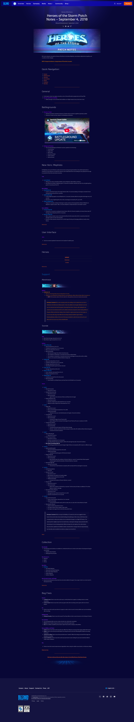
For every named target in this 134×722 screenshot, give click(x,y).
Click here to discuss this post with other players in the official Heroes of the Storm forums (66, 657)
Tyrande (67, 262)
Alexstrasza (67, 259)
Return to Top (44, 224)
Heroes (45, 80)
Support (67, 257)
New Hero (46, 77)
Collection (46, 82)
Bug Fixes (46, 83)
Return (43, 534)
